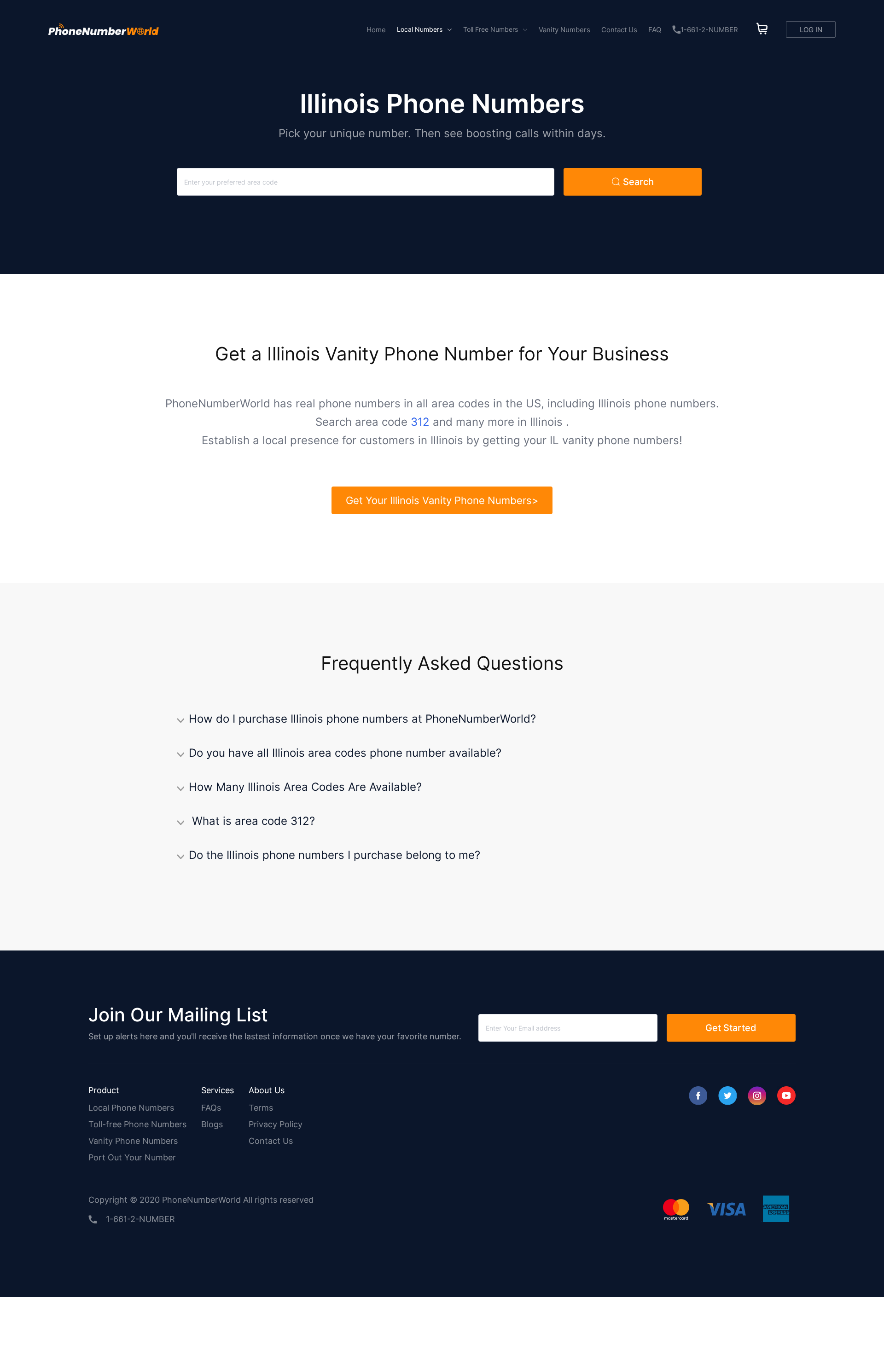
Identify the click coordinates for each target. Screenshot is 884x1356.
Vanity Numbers (564, 29)
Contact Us (619, 29)
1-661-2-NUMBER (709, 29)
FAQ (654, 29)
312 (420, 422)
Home (376, 29)
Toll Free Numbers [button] (491, 29)
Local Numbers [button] (420, 29)
